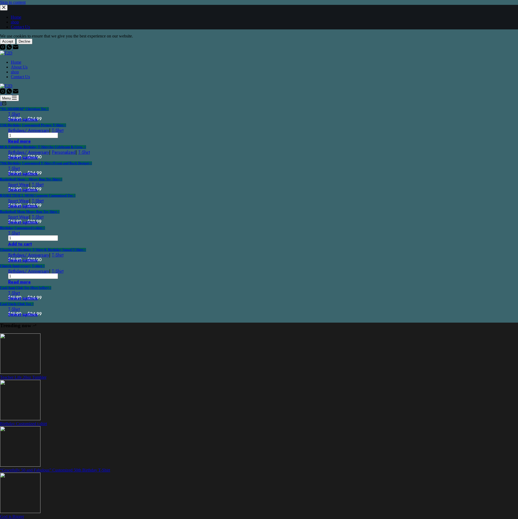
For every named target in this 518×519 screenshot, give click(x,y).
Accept (7, 41)
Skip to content (13, 2)
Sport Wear (18, 185)
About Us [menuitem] (19, 67)
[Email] (15, 48)
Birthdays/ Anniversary (28, 130)
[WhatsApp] (9, 48)
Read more (19, 141)
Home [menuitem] (16, 17)
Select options (23, 119)
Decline (24, 41)
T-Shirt (14, 114)
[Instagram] (3, 48)
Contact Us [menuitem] (20, 27)
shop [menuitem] (15, 22)
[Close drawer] (4, 8)
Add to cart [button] (20, 244)
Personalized (64, 152)
